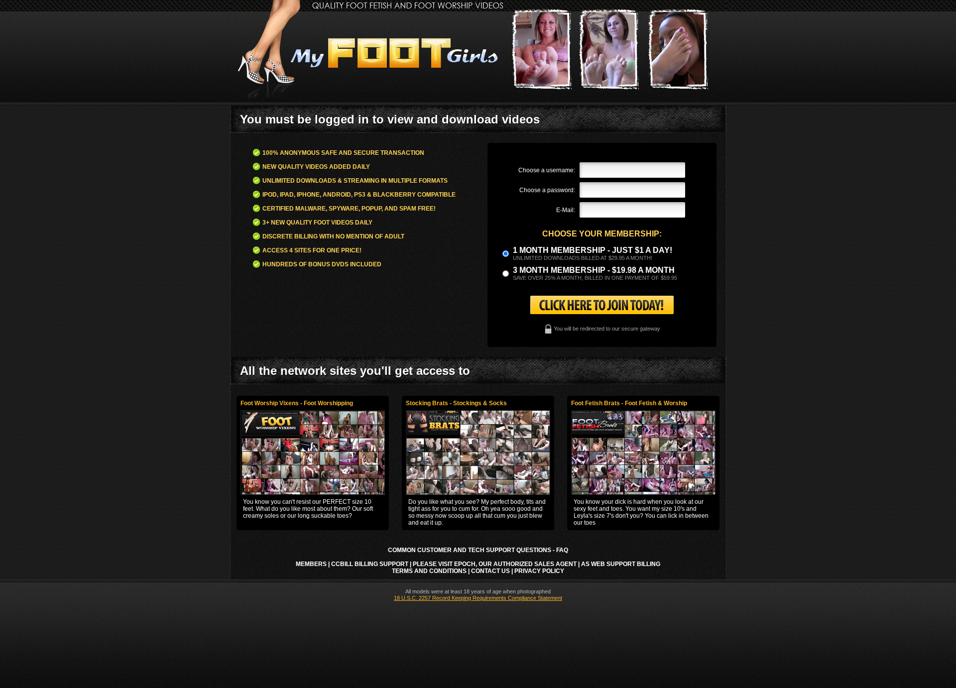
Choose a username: (546, 170)
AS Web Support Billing (620, 564)
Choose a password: (547, 190)
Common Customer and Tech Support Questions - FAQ (478, 550)
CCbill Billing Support (369, 564)
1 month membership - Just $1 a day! (592, 250)
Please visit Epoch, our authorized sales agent (495, 564)
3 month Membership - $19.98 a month (594, 270)
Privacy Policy (539, 571)
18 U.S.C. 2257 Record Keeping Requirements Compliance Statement (478, 598)
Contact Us (490, 571)
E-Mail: (565, 210)
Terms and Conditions (429, 571)
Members (311, 564)
